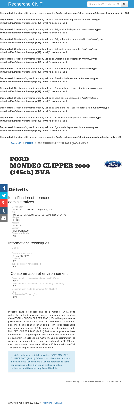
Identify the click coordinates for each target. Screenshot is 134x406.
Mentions (47, 402)
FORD (29, 143)
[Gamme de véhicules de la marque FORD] (113, 164)
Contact (58, 402)
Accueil (16, 143)
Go (124, 4)
